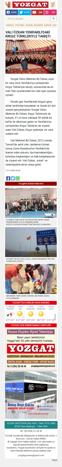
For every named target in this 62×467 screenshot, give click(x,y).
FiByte (55, 460)
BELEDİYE (38, 25)
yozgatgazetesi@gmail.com (31, 455)
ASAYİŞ (29, 25)
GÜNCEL (10, 25)
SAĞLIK (47, 25)
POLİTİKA (19, 25)
